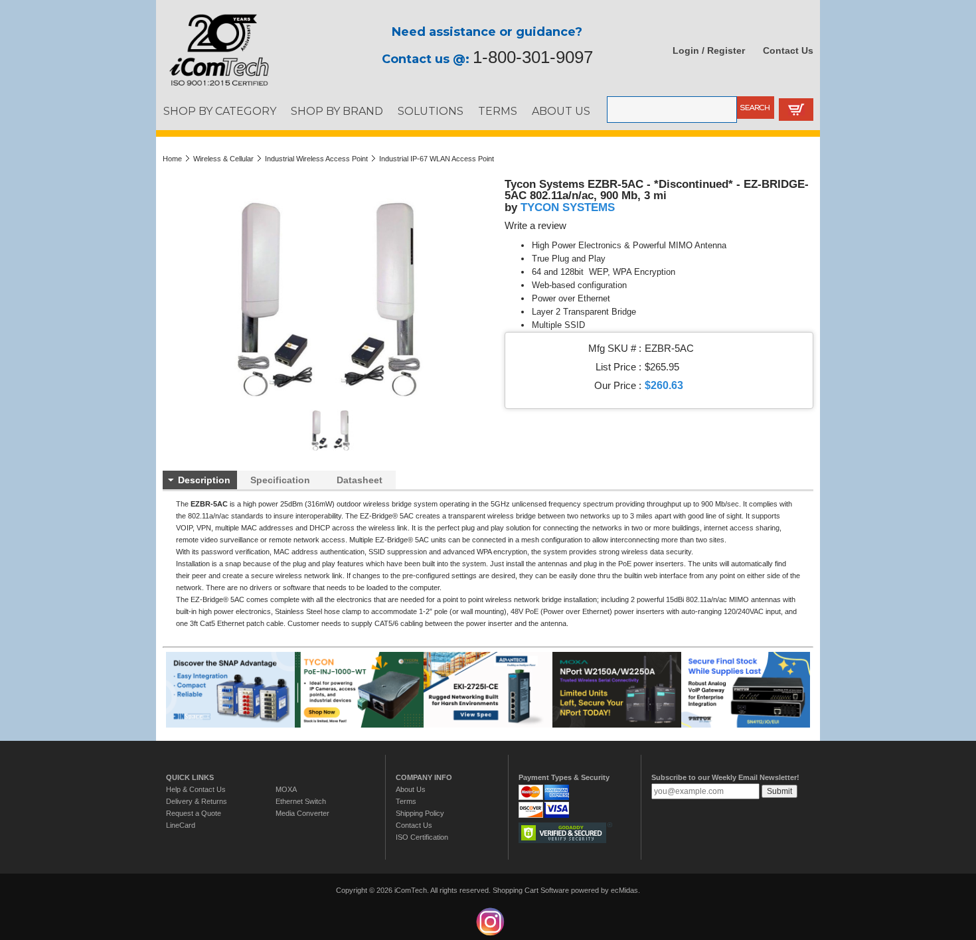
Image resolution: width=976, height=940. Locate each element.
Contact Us (788, 50)
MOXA (286, 789)
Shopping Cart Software (531, 890)
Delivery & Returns (196, 801)
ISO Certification (422, 837)
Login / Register (709, 50)
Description (204, 480)
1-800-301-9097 (533, 57)
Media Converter (302, 813)
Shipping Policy (420, 813)
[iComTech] (212, 86)
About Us (411, 789)
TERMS (497, 111)
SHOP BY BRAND (337, 111)
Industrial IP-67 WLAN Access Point (436, 159)
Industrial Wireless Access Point (316, 159)
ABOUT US (561, 111)
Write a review (535, 225)
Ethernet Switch (301, 801)
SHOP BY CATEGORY (219, 111)
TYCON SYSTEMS (568, 207)
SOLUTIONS (430, 111)
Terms (406, 801)
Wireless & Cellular (223, 159)
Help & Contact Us (196, 789)
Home (172, 159)
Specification (280, 480)
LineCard (180, 825)
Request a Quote (193, 813)
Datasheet (359, 480)
